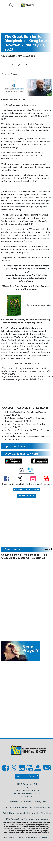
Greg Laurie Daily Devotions (18, 55)
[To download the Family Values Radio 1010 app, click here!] (13, 461)
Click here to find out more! (26, 363)
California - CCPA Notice (20, 801)
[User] (37, 769)
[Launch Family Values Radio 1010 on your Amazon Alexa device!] (26, 470)
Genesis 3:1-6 (25, 224)
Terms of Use (9, 807)
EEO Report (22, 807)
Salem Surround (31, 819)
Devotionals (12, 549)
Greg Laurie (15, 286)
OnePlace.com (14, 278)
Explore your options (25, 489)
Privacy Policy (40, 801)
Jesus (9, 110)
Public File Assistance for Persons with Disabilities (27, 813)
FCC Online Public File (40, 807)
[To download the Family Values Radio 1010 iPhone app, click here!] (39, 461)
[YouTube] (46, 478)
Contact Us (26, 796)
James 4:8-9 (7, 191)
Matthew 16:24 (42, 116)
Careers (44, 819)
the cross (38, 232)
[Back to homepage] (27, 5)
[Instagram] (33, 478)
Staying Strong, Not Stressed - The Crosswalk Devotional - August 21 (24, 556)
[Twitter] (19, 478)
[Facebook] (6, 478)
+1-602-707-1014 (31, 793)
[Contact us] (46, 768)
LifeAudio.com (26, 281)
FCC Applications (14, 819)
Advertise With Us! (26, 496)
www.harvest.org (39, 268)
